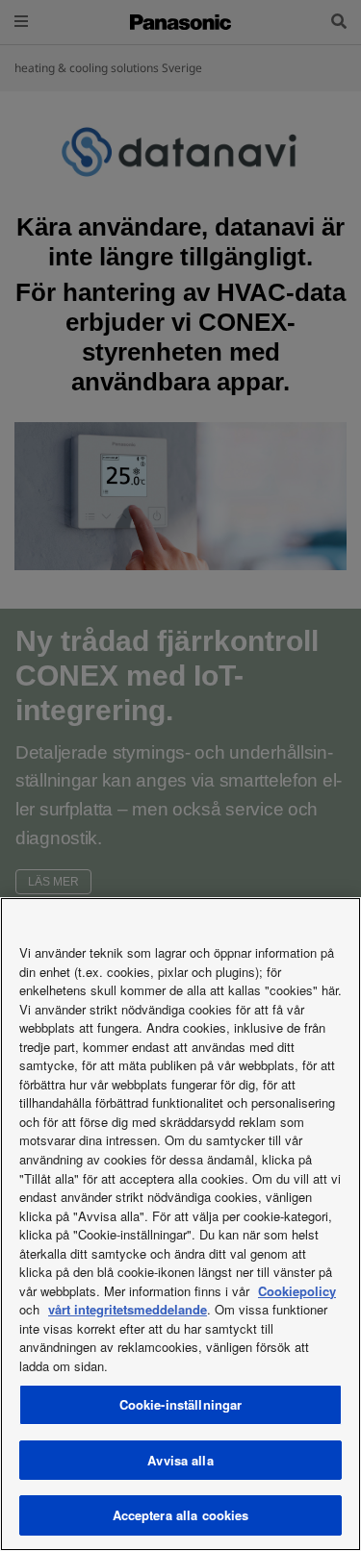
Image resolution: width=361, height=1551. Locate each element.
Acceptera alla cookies (181, 1515)
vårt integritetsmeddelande (127, 1309)
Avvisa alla (180, 1460)
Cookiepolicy (297, 1291)
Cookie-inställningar (181, 1404)
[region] (180, 1224)
